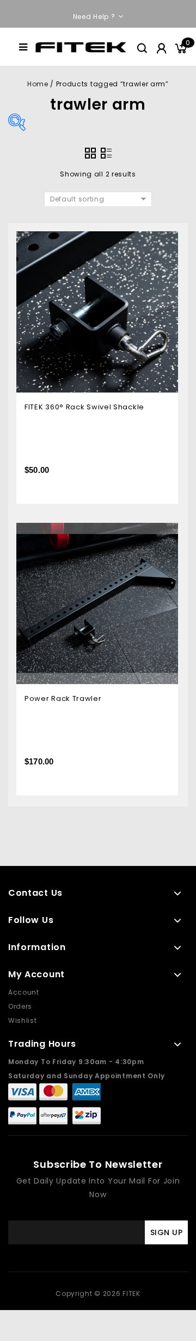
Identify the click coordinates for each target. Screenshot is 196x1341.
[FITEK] (81, 46)
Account (23, 992)
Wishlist (22, 1020)
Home (37, 83)
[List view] (106, 153)
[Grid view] (90, 153)
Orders (20, 1006)
